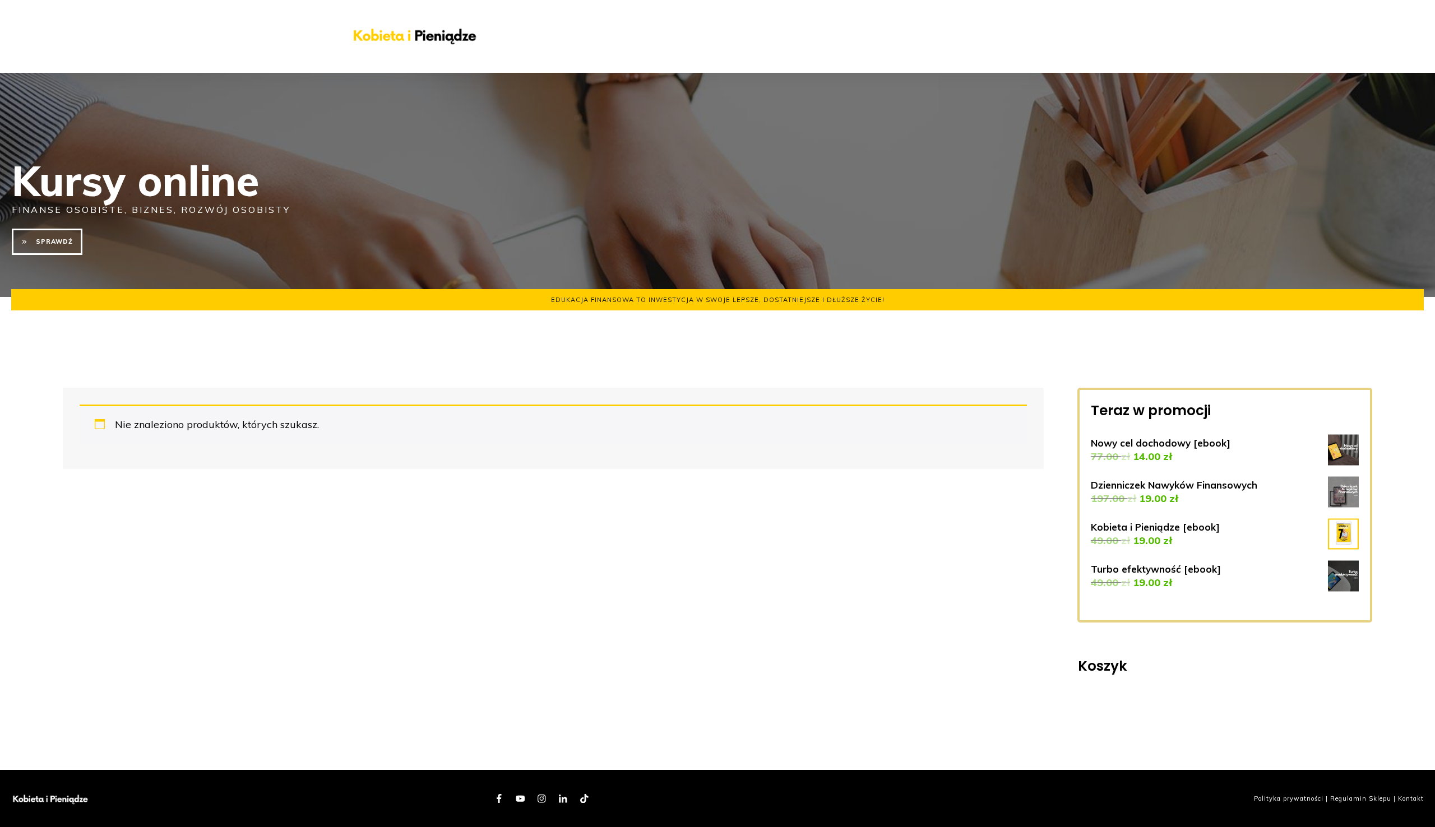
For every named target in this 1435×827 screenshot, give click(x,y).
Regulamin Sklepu (1360, 798)
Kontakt (1411, 798)
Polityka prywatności (1288, 798)
